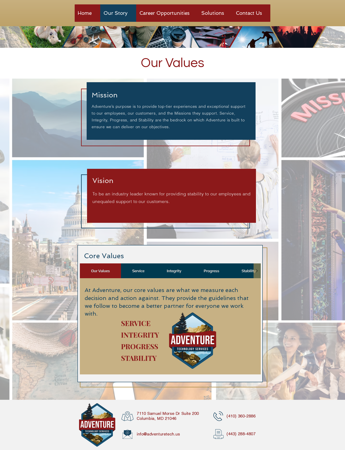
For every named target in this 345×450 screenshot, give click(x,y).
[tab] (100, 270)
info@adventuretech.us (158, 433)
